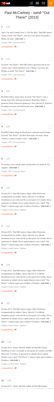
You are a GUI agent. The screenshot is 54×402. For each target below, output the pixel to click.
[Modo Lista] (32, 3)
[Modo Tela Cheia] (38, 3)
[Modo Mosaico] (43, 3)
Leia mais (19, 39)
